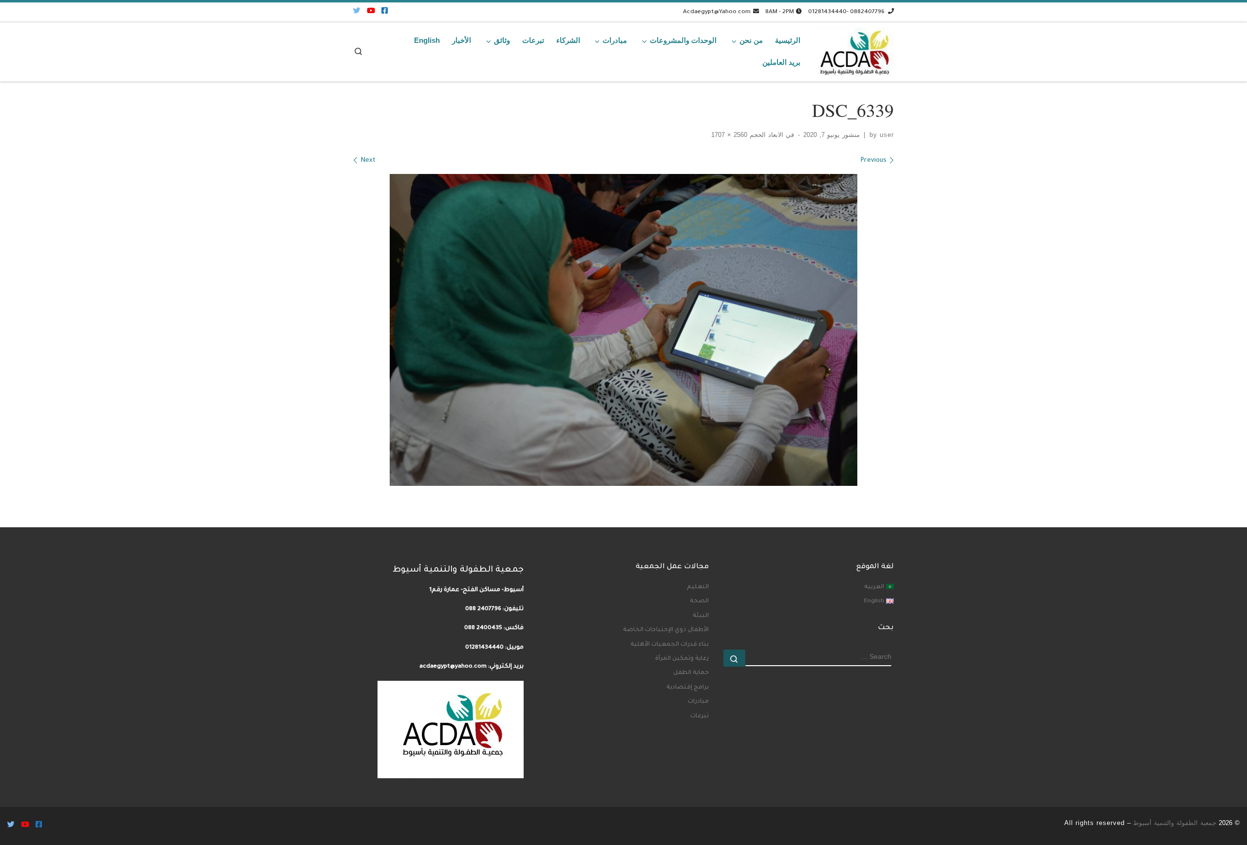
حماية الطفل (691, 673)
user (887, 135)
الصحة (699, 601)
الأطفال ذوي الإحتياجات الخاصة (666, 630)
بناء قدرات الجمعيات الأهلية (669, 644)
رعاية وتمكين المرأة (682, 658)
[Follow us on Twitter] (356, 12)
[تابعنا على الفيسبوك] (384, 12)
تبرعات (699, 716)
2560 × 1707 (730, 135)
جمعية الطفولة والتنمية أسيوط (1174, 822)
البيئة (701, 616)
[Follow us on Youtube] (371, 12)
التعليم (698, 587)
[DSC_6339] (623, 330)
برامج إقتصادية (687, 687)
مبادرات (698, 701)
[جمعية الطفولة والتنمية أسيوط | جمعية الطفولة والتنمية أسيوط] (854, 49)
